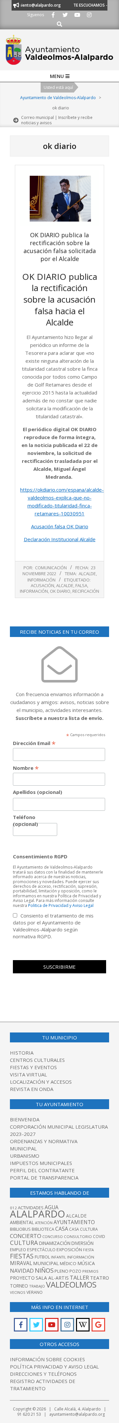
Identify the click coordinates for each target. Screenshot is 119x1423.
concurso (52, 1236)
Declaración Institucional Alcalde (60, 539)
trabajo (37, 1286)
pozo (75, 1271)
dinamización (54, 1243)
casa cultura (83, 1229)
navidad (22, 1270)
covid (99, 1236)
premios (90, 1271)
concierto (25, 1236)
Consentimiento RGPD (40, 856)
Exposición (69, 1250)
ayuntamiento (74, 1222)
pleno (61, 1271)
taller (79, 1277)
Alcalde (87, 574)
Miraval (21, 1263)
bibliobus (20, 1229)
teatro (99, 1277)
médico (68, 1263)
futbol (42, 1257)
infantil (58, 1256)
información (34, 591)
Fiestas (22, 1256)
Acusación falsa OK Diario (59, 526)
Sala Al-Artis (52, 1278)
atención (44, 1222)
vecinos (17, 1292)
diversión (82, 1243)
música (86, 1263)
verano (34, 1292)
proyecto (22, 1278)
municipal (46, 1263)
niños (44, 1270)
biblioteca (43, 1229)
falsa (81, 585)
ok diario (60, 591)
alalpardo (37, 1213)
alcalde (64, 585)
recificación (85, 591)
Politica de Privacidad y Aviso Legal (61, 905)
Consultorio (78, 1236)
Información (41, 580)
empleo (18, 1250)
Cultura (24, 1243)
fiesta (88, 1250)
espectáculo (41, 1250)
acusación (42, 585)
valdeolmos (71, 1284)
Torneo (19, 1286)
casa (61, 1228)
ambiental (22, 1222)
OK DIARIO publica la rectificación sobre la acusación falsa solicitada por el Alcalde (59, 247)
